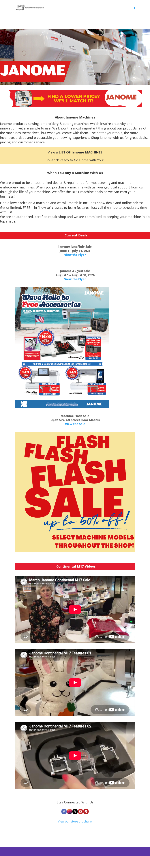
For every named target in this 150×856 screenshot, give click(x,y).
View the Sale (75, 424)
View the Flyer (75, 255)
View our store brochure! (75, 821)
